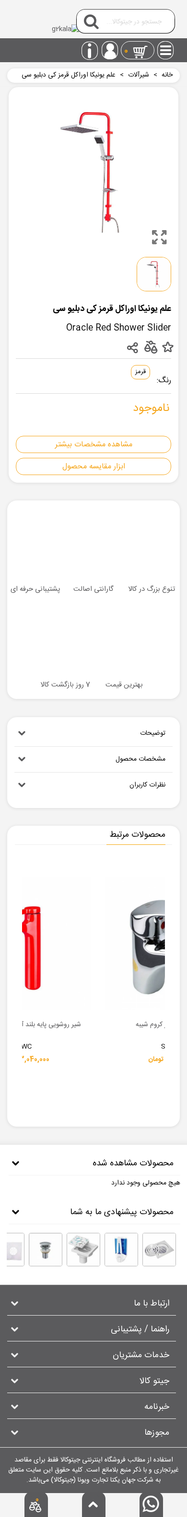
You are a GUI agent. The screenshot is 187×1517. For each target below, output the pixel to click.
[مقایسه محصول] (150, 346)
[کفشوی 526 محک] (159, 1249)
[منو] (166, 47)
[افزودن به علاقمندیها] (167, 347)
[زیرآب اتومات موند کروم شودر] (45, 1249)
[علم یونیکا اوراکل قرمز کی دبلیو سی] (159, 237)
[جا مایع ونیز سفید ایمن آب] (121, 1249)
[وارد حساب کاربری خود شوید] (109, 50)
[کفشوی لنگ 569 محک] (83, 1249)
